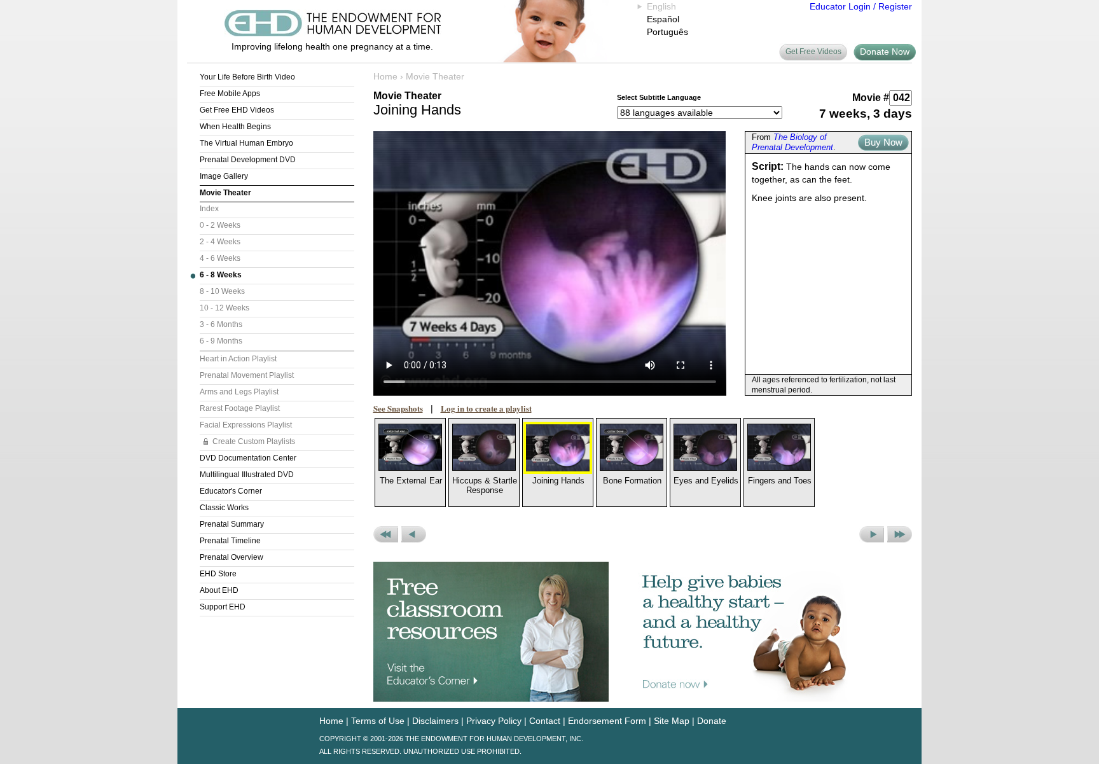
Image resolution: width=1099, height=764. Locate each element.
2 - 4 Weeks (220, 241)
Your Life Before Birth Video (247, 77)
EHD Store (218, 573)
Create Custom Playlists (253, 441)
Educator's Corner (231, 491)
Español (663, 19)
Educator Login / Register (861, 6)
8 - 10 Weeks (222, 291)
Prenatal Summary (232, 524)
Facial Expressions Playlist (246, 424)
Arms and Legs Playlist (239, 391)
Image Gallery (224, 176)
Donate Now (884, 51)
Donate (711, 721)
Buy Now (883, 142)
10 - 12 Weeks (224, 307)
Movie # (870, 97)
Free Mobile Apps (230, 93)
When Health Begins (235, 126)
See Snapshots (398, 408)
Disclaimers (435, 721)
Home (385, 76)
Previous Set (385, 534)
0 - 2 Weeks (220, 225)
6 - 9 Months (221, 341)
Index (209, 208)
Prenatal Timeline (230, 540)
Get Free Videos (813, 51)
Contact (544, 721)
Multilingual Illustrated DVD (247, 474)
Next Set (899, 534)
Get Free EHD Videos (237, 110)
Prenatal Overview (231, 557)
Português (667, 32)
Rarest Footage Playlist (240, 408)
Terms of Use (377, 721)
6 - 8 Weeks (221, 274)
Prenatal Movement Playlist (247, 375)
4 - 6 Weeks (220, 258)
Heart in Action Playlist (238, 358)
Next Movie (871, 534)
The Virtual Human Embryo (246, 143)
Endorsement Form (607, 721)
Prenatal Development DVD (248, 159)
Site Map (671, 721)
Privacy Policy (494, 721)
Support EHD (222, 606)
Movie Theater (225, 192)
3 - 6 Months (221, 324)
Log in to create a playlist (486, 408)
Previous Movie (413, 534)
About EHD (219, 590)
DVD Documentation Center (248, 458)
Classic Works (224, 507)
